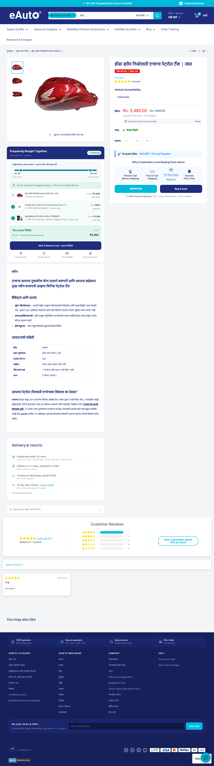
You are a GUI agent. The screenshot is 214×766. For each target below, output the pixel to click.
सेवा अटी (112, 712)
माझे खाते (173, 17)
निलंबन (11, 689)
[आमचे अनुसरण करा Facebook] (126, 750)
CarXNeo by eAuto (126, 29)
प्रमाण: (118, 140)
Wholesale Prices (117, 683)
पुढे (204, 51)
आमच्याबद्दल (113, 659)
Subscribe (194, 726)
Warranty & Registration (120, 677)
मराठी (12, 748)
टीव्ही (60, 683)
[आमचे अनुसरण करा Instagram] (132, 750)
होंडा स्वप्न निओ (22, 51)
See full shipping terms (22, 493)
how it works (47, 485)
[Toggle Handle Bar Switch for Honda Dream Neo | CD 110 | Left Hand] (13, 207)
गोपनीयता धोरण (115, 694)
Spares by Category (45, 29)
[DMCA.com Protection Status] (20, 760)
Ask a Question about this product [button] (178, 541)
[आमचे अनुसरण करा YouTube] (145, 750)
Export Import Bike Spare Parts (124, 689)
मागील (193, 51)
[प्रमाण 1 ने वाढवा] (147, 140)
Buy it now (181, 188)
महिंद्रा (61, 694)
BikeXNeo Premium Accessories (86, 29)
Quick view (55, 208)
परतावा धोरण (114, 700)
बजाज (61, 659)
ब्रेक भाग (12, 659)
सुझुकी (61, 677)
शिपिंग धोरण (113, 706)
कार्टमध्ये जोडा (136, 188)
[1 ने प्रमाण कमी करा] (126, 140)
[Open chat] (206, 758)
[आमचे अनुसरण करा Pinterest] (138, 750)
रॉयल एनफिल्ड (64, 706)
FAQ (111, 671)
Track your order (167, 659)
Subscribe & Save (194, 3)
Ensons (119, 77)
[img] (12, 578)
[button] (123, 81)
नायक (61, 665)
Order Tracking (170, 29)
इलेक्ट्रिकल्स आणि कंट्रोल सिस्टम (22, 671)
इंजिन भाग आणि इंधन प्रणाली (20, 677)
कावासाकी (63, 712)
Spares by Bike (15, 29)
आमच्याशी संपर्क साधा (117, 665)
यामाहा (61, 689)
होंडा (60, 671)
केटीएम (61, 700)
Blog (148, 29)
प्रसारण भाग (14, 683)
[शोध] (157, 15)
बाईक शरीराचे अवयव (17, 665)
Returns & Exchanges (19, 39)
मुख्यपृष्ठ (10, 51)
